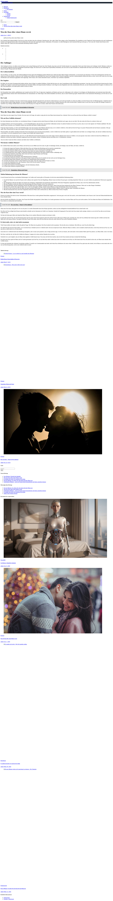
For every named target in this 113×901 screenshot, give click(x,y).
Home (5, 24)
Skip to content (4, 1)
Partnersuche (7, 16)
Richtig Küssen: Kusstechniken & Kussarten (10, 259)
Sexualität (6, 12)
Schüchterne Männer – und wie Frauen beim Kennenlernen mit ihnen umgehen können (25, 482)
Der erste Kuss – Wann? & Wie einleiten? (9, 459)
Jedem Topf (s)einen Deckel (10, 493)
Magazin (6, 6)
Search (17, 22)
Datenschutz (7, 897)
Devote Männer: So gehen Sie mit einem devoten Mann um (18, 480)
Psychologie (10, 9)
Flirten (5, 10)
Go (2, 470)
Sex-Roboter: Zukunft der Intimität (12, 476)
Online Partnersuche (12, 17)
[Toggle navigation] (1, 4)
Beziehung (6, 8)
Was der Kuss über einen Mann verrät (13, 26)
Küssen (8, 13)
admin (2, 35)
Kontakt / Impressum (9, 899)
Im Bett (8, 15)
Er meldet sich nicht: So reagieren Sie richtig (14, 479)
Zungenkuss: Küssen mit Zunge (7, 384)
